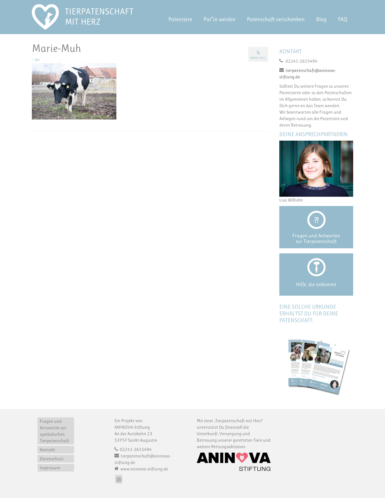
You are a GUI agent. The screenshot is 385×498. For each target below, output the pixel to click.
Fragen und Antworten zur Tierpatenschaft (316, 238)
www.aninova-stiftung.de (144, 469)
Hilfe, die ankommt (316, 284)
